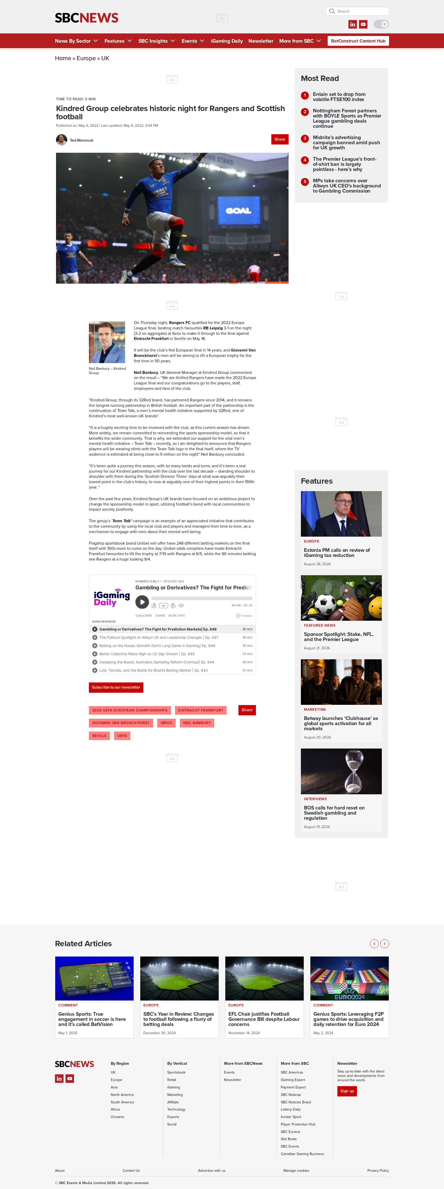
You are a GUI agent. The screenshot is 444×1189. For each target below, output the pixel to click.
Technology (176, 1109)
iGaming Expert (293, 1080)
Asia (114, 1087)
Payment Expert (293, 1087)
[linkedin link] (352, 24)
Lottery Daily (291, 1109)
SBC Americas (292, 1072)
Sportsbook (176, 1072)
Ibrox (166, 723)
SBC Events (290, 1146)
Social (172, 1124)
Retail (171, 1080)
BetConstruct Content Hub (358, 41)
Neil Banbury (197, 723)
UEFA (122, 735)
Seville (99, 735)
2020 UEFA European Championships (130, 710)
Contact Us (131, 1170)
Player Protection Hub (298, 1124)
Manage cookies (296, 1170)
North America (122, 1094)
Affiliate (173, 1102)
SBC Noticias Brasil (296, 1102)
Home (63, 57)
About (59, 1170)
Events (189, 41)
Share (280, 139)
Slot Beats (289, 1139)
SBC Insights (153, 41)
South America (122, 1102)
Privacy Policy (378, 1170)
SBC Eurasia (290, 1131)
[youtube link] (363, 24)
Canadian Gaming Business (302, 1154)
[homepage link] (86, 18)
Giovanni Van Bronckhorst (121, 723)
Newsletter (260, 41)
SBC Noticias (291, 1094)
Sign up (347, 1091)
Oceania (117, 1117)
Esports (173, 1117)
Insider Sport (291, 1117)
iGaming (173, 1087)
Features (115, 41)
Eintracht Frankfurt (200, 710)
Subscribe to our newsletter (116, 687)
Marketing (175, 1094)
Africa (115, 1109)
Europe (86, 57)
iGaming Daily (227, 41)
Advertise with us (212, 1170)
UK (105, 57)
